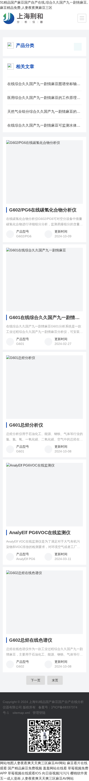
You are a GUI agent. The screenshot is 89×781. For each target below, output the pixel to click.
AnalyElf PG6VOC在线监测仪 (40, 532)
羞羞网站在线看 (55, 768)
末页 (55, 680)
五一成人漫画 (10, 778)
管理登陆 (39, 713)
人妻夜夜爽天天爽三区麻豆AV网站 (40, 763)
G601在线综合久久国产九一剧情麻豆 (46, 317)
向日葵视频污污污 (55, 773)
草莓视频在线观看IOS (24, 773)
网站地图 (7, 763)
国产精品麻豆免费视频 (25, 768)
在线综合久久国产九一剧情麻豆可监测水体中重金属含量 (44, 125)
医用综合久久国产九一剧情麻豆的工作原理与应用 (44, 98)
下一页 (35, 680)
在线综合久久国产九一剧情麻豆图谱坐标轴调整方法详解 (44, 84)
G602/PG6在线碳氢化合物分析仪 (42, 209)
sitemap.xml (21, 713)
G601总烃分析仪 (26, 424)
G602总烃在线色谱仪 (30, 640)
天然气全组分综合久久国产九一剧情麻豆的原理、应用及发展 (44, 111)
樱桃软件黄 (78, 773)
